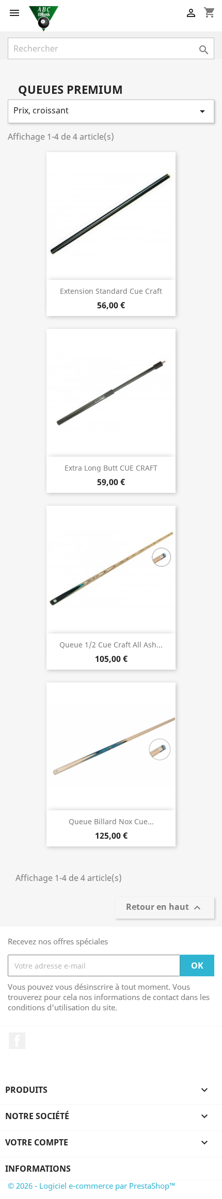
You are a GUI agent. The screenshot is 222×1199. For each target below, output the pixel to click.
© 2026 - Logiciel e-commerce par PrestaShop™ (92, 1185)
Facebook (17, 1041)
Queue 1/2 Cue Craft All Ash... (111, 645)
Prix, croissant (111, 111)
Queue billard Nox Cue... (111, 821)
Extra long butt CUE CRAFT (111, 468)
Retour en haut (164, 908)
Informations (38, 1168)
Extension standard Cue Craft (111, 291)
